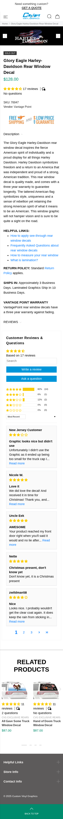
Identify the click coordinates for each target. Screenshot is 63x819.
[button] (13, 89)
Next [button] (59, 689)
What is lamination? (24, 260)
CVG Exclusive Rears (15, 717)
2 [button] (24, 632)
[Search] (49, 16)
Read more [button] (17, 463)
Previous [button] (3, 689)
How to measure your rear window (34, 255)
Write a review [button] (31, 369)
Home (5, 24)
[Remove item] (59, 6)
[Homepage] (31, 16)
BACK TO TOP (31, 814)
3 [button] (31, 632)
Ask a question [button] (31, 378)
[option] (31, 35)
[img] (31, 435)
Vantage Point (22, 106)
